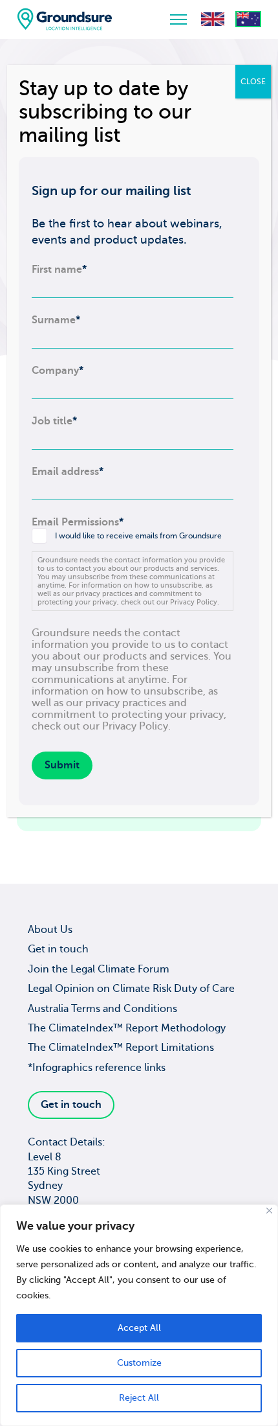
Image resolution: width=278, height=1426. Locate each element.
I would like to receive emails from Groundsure (138, 535)
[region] (139, 1315)
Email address (67, 471)
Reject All (139, 1398)
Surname (56, 320)
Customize (139, 1363)
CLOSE (253, 81)
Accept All (139, 1328)
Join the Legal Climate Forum (98, 969)
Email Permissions (77, 522)
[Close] (269, 1210)
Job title (54, 421)
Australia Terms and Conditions (102, 1009)
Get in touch (58, 949)
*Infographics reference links (97, 1068)
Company (57, 370)
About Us (50, 930)
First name (59, 269)
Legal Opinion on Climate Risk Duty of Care (131, 989)
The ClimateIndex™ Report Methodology (127, 1028)
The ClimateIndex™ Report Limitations (121, 1047)
